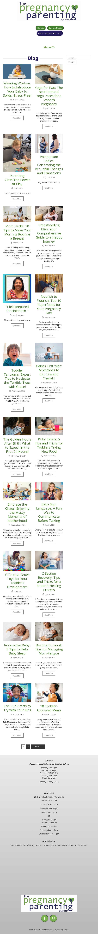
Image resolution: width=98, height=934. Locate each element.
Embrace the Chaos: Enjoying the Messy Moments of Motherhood (17, 512)
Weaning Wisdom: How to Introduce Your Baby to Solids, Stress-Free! (17, 89)
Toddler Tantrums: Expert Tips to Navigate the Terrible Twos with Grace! (17, 378)
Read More (17, 118)
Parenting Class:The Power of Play (17, 179)
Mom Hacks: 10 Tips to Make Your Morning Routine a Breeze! (17, 232)
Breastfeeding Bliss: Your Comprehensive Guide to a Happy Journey (49, 233)
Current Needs (55, 28)
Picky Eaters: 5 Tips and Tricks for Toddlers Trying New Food (49, 445)
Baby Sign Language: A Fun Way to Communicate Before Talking (49, 512)
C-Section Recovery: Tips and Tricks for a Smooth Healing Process (49, 581)
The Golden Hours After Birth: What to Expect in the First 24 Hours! (17, 445)
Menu (48, 47)
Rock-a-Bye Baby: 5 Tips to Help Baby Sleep (17, 649)
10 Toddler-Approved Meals (49, 708)
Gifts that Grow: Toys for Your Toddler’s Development (17, 580)
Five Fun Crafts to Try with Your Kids (17, 708)
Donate (40, 28)
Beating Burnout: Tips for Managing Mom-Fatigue (49, 649)
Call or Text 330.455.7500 (49, 33)
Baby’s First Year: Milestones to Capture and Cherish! (49, 372)
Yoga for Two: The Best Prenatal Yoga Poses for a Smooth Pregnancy (49, 95)
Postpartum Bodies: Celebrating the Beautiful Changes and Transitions (49, 164)
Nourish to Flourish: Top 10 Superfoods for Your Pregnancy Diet (49, 304)
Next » (38, 746)
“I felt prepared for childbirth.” (17, 308)
